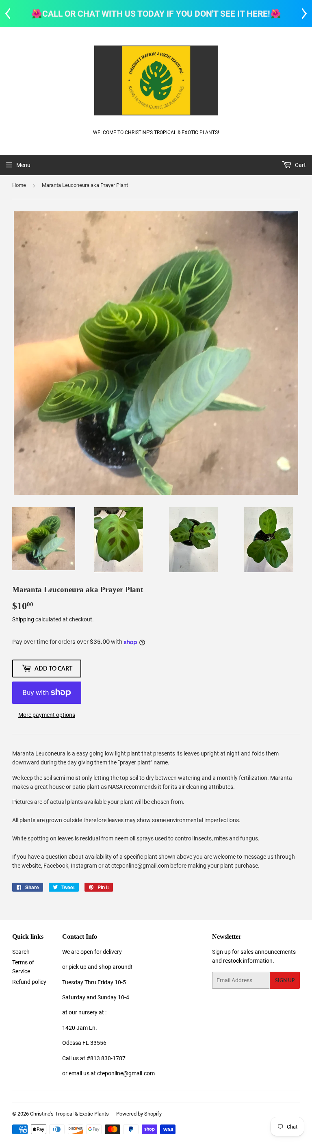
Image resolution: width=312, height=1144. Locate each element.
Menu (23, 165)
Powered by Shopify (139, 1114)
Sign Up (285, 980)
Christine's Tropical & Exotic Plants (69, 1114)
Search (21, 952)
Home (19, 185)
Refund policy (29, 982)
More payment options (46, 715)
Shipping (23, 619)
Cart (300, 165)
